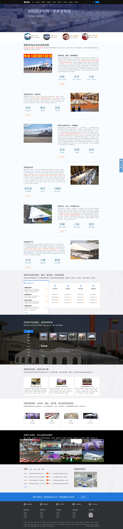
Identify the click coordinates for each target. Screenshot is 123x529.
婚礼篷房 (74, 517)
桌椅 (28, 334)
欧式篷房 (88, 524)
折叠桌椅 (57, 512)
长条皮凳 (47, 522)
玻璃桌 (51, 522)
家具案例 (65, 2)
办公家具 (57, 514)
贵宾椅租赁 (96, 522)
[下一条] (98, 18)
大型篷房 (25, 517)
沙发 (28, 343)
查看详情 (62, 84)
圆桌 (28, 355)
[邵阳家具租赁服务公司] (27, 2)
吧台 (65, 524)
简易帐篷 (41, 514)
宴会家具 (74, 515)
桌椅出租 (54, 2)
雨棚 (28, 340)
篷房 (28, 331)
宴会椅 (35, 522)
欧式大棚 (57, 515)
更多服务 (26, 312)
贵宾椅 (38, 522)
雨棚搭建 (41, 515)
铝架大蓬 (57, 517)
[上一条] (25, 18)
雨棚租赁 (49, 2)
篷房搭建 (43, 2)
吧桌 (57, 522)
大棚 (28, 346)
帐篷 (28, 337)
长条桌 (29, 522)
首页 (33, 2)
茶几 (40, 524)
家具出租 (25, 514)
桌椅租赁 (25, 512)
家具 (31, 469)
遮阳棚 (78, 524)
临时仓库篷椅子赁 (43, 526)
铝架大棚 (43, 524)
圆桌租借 (60, 2)
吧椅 (59, 522)
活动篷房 (92, 524)
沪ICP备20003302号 (50, 526)
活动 (28, 352)
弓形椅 (54, 522)
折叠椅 (44, 522)
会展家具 (34, 524)
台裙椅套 (74, 514)
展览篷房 (84, 524)
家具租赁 (38, 2)
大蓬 (28, 349)
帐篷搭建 (25, 515)
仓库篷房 (71, 2)
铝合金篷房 (97, 524)
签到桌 (32, 522)
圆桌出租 (76, 2)
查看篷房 (25, 486)
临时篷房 (41, 512)
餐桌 (31, 524)
